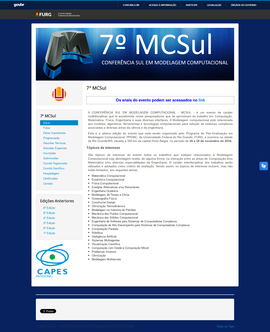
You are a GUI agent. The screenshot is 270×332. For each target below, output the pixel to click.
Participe (191, 5)
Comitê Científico (53, 168)
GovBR (19, 5)
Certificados (50, 178)
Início (46, 123)
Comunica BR (131, 5)
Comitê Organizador (55, 163)
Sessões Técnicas (54, 143)
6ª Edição (49, 208)
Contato (48, 183)
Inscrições (49, 153)
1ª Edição (49, 233)
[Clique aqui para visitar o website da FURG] (59, 94)
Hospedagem (51, 173)
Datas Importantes (54, 133)
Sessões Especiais (55, 148)
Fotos (46, 128)
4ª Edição (49, 218)
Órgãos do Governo (243, 5)
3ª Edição (49, 223)
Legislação (214, 5)
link (201, 100)
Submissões (50, 158)
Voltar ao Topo (225, 326)
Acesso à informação (162, 5)
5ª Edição (49, 213)
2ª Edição (49, 228)
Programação (51, 138)
